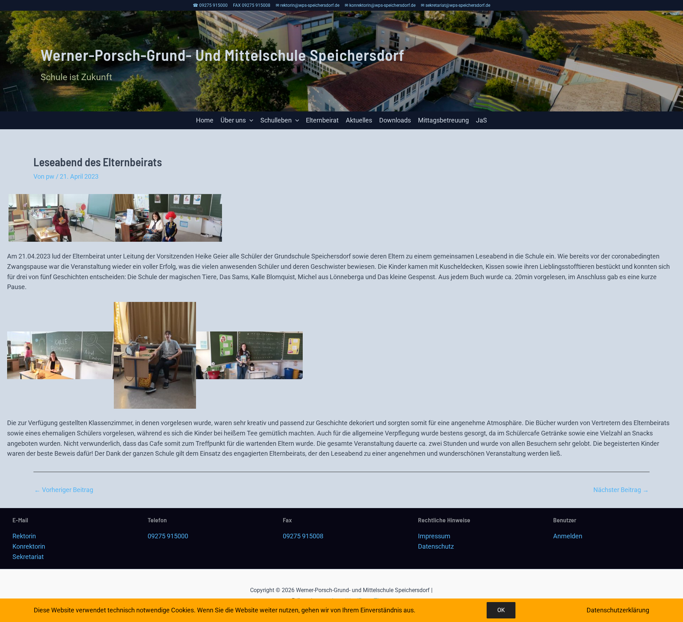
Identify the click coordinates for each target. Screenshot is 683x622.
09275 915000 (168, 536)
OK (501, 610)
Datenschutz (436, 546)
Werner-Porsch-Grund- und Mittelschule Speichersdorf (222, 54)
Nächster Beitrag (621, 490)
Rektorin (24, 536)
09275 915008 (303, 536)
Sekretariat (28, 556)
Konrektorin (28, 546)
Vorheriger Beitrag (63, 490)
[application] (249, 120)
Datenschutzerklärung (618, 610)
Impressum (434, 536)
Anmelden (567, 536)
